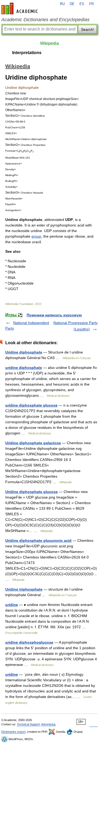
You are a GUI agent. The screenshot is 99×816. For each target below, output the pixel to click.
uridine (11, 605)
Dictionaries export (13, 731)
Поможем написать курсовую (54, 315)
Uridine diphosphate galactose (33, 443)
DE (72, 4)
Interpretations (26, 52)
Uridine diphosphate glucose (31, 492)
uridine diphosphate (23, 367)
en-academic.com (20, 8)
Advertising (48, 724)
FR (91, 4)
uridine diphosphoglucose (29, 642)
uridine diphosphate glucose (31, 405)
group (36, 236)
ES (81, 4)
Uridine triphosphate (24, 589)
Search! (87, 29)
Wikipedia (49, 43)
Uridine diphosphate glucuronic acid (38, 540)
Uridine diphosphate (23, 352)
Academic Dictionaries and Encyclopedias (45, 19)
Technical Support (28, 724)
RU (62, 4)
